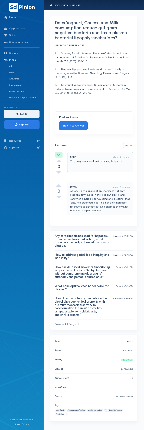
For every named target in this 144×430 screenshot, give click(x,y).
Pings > (65, 5)
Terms (17, 424)
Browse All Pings (65, 324)
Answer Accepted (18, 91)
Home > (57, 5)
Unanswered (15, 85)
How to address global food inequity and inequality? (82, 256)
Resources (15, 140)
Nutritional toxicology (113, 410)
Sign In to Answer (73, 125)
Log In (23, 113)
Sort (127, 145)
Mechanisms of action (76, 410)
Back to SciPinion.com (22, 419)
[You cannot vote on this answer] (59, 161)
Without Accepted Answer (22, 97)
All (10, 66)
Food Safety (60, 410)
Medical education (95, 410)
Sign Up (23, 124)
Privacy (25, 424)
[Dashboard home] (22, 7)
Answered (14, 78)
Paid (11, 72)
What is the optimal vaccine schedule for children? (82, 287)
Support (14, 147)
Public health (60, 414)
